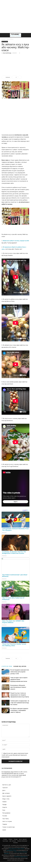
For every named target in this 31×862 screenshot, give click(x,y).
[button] (2, 35)
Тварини (4, 824)
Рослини (4, 816)
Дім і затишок (10, 39)
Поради (4, 804)
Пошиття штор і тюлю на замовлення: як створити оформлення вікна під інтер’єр (19, 695)
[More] (20, 77)
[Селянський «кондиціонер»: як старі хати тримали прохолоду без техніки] (6, 702)
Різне (3, 810)
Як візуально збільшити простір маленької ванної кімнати (18, 687)
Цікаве (4, 830)
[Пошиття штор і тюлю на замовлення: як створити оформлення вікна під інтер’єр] (6, 695)
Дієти (3, 790)
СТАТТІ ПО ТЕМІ (7, 666)
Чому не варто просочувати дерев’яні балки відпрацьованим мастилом (18, 679)
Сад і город (5, 818)
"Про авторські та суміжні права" (16, 848)
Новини (4, 801)
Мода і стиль (5, 799)
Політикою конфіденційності (21, 856)
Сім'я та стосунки (7, 821)
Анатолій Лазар (7, 53)
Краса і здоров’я (23, 839)
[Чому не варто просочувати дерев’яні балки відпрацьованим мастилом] (6, 679)
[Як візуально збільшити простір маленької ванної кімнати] (6, 687)
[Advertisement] (15, 16)
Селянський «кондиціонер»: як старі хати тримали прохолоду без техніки (19, 702)
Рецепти (4, 807)
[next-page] (16, 716)
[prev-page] (14, 716)
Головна (5, 839)
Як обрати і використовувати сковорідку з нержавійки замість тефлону (19, 710)
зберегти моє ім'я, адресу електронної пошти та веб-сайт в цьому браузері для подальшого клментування (15, 755)
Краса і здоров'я (6, 796)
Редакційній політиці (11, 850)
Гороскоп (5, 787)
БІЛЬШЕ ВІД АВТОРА (20, 666)
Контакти (15, 842)
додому (3, 39)
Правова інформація (22, 841)
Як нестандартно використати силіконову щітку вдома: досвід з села (19, 671)
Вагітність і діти (6, 785)
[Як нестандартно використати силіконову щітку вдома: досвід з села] (6, 672)
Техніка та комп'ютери (8, 827)
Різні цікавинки (6, 813)
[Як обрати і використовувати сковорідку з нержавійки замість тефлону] (6, 710)
